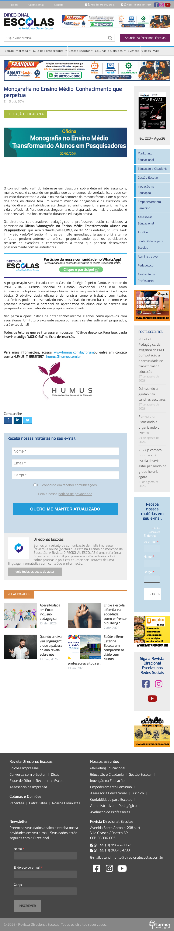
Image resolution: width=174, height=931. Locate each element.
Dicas (55, 774)
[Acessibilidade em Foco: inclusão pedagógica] (20, 615)
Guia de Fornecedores (48, 51)
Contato (58, 5)
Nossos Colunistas (66, 803)
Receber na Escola (50, 780)
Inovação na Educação (146, 190)
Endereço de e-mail (151, 538)
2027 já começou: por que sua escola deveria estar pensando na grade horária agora (152, 463)
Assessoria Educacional (146, 220)
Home (14, 5)
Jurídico (143, 232)
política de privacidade (75, 494)
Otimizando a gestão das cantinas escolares (152, 394)
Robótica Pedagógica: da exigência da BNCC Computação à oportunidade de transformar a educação (152, 355)
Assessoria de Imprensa (28, 787)
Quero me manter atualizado (65, 509)
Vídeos (146, 51)
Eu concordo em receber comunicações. (67, 485)
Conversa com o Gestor (28, 774)
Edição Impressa (16, 51)
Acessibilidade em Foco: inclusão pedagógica (50, 612)
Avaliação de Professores (146, 277)
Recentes (17, 803)
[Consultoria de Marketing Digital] (159, 924)
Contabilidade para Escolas (150, 244)
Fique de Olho (20, 780)
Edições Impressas (24, 768)
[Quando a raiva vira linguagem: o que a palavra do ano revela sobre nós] (20, 647)
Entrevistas (38, 803)
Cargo (149, 571)
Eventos (133, 51)
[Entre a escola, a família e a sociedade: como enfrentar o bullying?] (84, 615)
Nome (149, 556)
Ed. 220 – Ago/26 (152, 138)
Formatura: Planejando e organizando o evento (149, 425)
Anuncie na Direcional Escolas (145, 38)
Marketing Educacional (146, 156)
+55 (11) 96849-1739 (138, 4)
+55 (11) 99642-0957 (102, 4)
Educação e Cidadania (152, 169)
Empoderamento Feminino (149, 205)
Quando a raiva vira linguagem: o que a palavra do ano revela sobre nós (51, 646)
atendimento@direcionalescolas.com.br (132, 857)
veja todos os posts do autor (35, 572)
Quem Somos (36, 5)
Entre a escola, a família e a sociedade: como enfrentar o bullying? (115, 614)
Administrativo (148, 257)
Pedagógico (145, 266)
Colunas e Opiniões (109, 51)
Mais (156, 51)
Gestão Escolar (79, 51)
